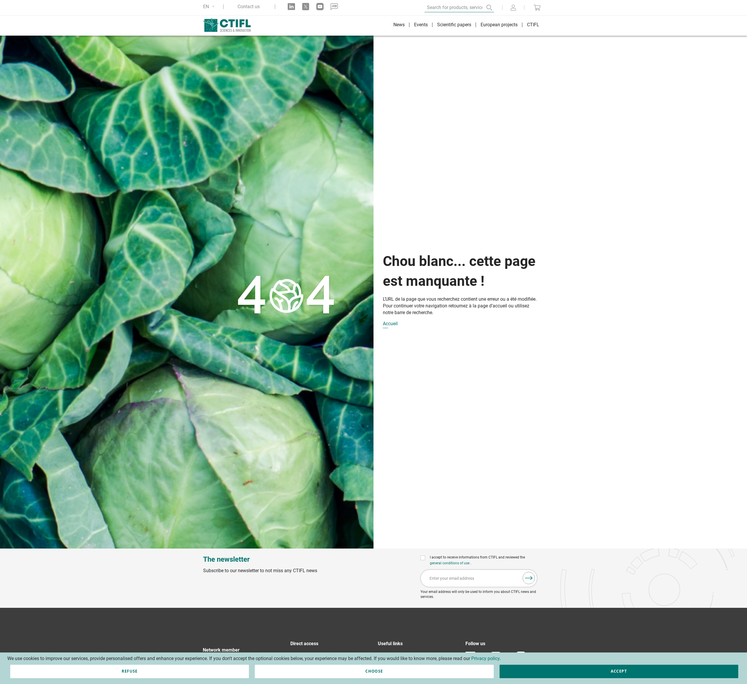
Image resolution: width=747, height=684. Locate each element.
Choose (374, 671)
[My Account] (513, 8)
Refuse (130, 671)
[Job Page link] (334, 6)
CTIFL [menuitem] (533, 24)
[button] (210, 6)
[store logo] (229, 24)
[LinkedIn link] (291, 6)
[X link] (305, 6)
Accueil (390, 323)
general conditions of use (450, 563)
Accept (619, 671)
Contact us (249, 6)
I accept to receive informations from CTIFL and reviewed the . (477, 560)
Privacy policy (485, 658)
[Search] (485, 8)
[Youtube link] (320, 6)
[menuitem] (399, 25)
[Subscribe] (529, 578)
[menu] (466, 25)
